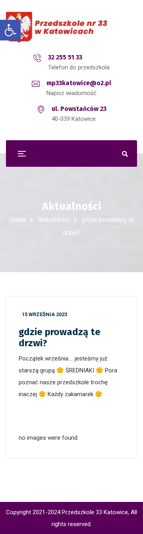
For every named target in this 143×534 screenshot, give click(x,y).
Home (17, 219)
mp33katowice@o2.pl (78, 83)
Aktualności (54, 219)
